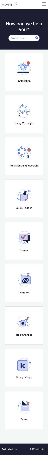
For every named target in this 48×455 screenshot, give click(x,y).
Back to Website (9, 449)
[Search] (37, 38)
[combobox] (21, 38)
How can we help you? (24, 26)
